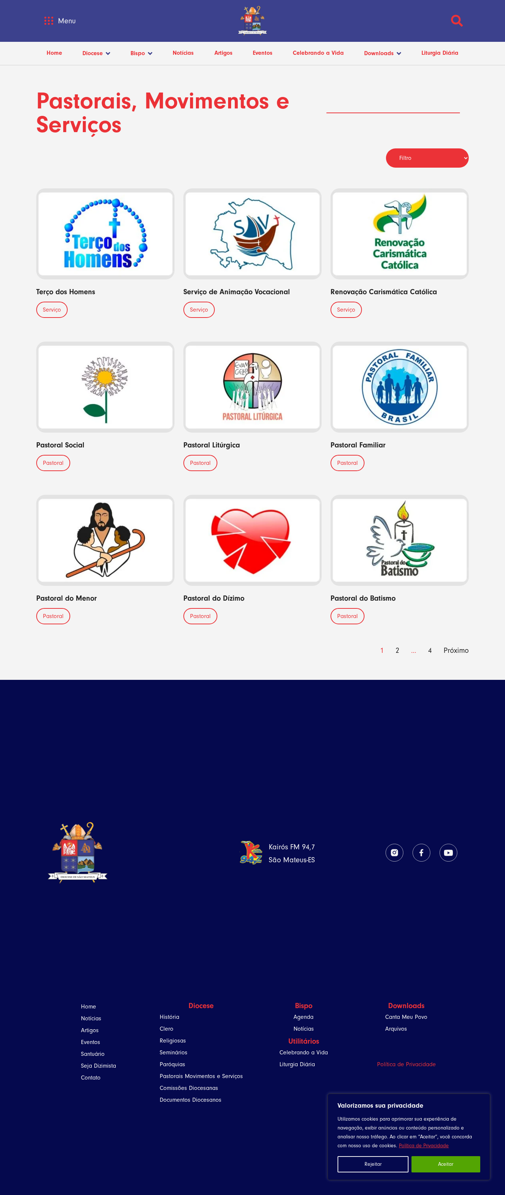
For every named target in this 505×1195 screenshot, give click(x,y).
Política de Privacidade (424, 1145)
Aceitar (445, 1164)
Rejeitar (373, 1164)
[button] (48, 20)
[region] (409, 1137)
